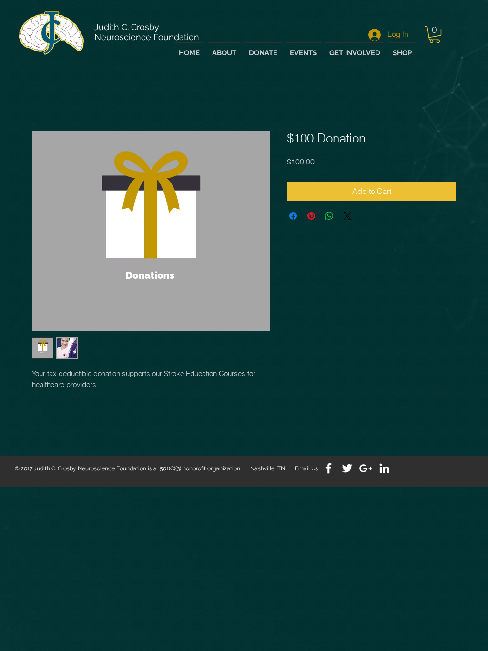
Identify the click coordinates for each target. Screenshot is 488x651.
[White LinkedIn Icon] (384, 470)
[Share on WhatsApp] (329, 217)
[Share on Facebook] (293, 217)
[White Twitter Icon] (347, 470)
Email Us (306, 470)
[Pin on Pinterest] (311, 217)
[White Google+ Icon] (366, 470)
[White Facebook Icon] (329, 470)
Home (42, 98)
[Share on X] (347, 217)
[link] (435, 34)
